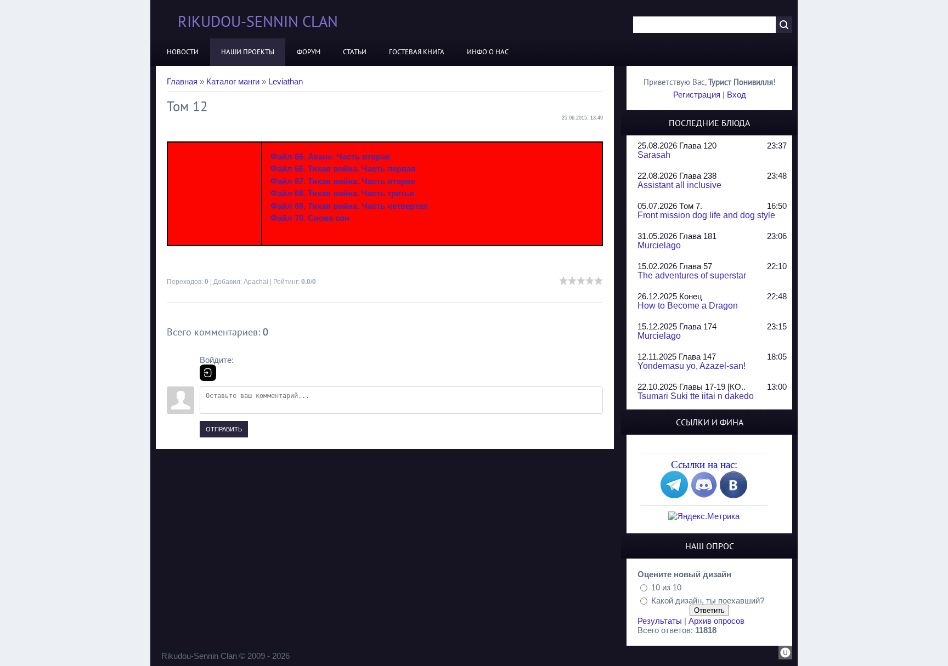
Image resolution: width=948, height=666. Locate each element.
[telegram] (674, 495)
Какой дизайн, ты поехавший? (707, 600)
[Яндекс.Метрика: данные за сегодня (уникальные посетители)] (704, 516)
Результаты (659, 620)
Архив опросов (716, 620)
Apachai (256, 282)
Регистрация (696, 94)
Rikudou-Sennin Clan (258, 21)
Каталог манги (232, 81)
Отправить (224, 429)
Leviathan (285, 81)
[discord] (704, 495)
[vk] (733, 495)
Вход (736, 94)
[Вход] (208, 373)
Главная (182, 81)
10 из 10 (666, 587)
